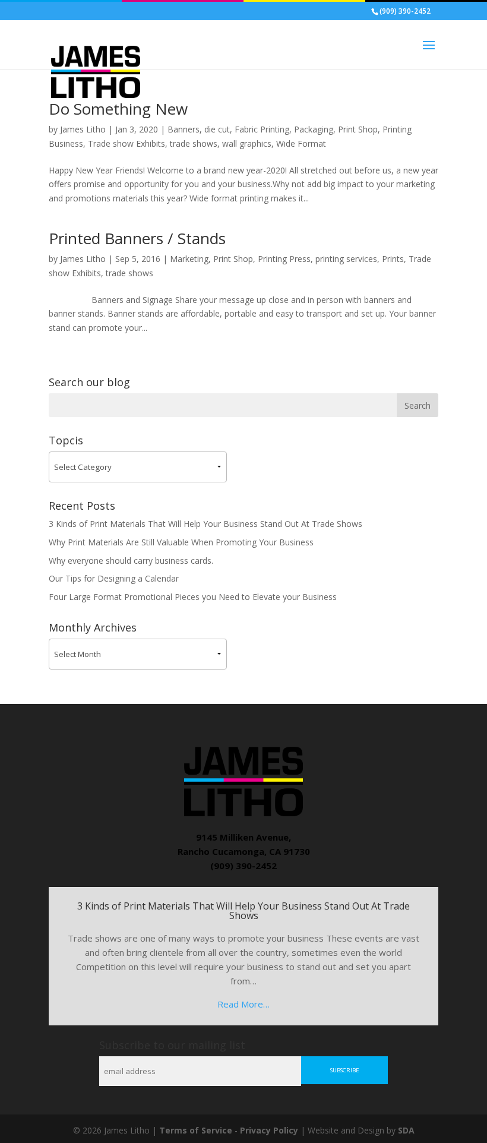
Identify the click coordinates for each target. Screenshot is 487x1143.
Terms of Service (195, 1130)
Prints (393, 258)
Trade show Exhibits (126, 143)
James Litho (83, 129)
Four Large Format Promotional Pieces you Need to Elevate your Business (193, 596)
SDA (406, 1130)
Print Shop (358, 129)
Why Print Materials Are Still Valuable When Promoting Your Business (181, 542)
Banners (183, 129)
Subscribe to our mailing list (172, 1045)
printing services (346, 258)
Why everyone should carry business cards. (131, 560)
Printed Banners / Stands (137, 238)
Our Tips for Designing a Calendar (114, 578)
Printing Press (284, 258)
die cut (217, 129)
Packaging (313, 129)
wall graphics (246, 143)
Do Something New (118, 108)
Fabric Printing (262, 129)
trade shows (193, 143)
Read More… (243, 1004)
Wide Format (301, 143)
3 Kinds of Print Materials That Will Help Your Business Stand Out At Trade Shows (205, 523)
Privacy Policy (269, 1130)
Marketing (189, 258)
